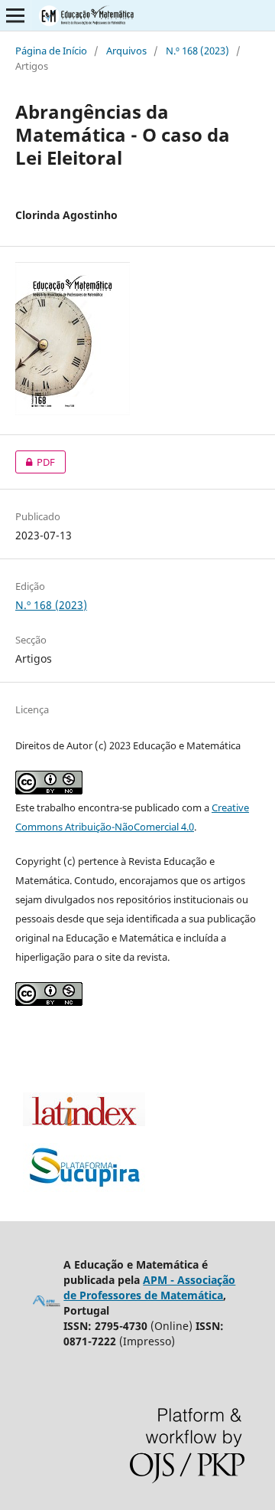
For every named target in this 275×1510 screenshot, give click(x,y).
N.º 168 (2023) (197, 50)
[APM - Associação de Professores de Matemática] (46, 1303)
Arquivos (126, 50)
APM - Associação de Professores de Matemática (149, 1287)
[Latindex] (84, 1122)
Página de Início (51, 50)
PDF (35, 462)
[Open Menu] (15, 15)
